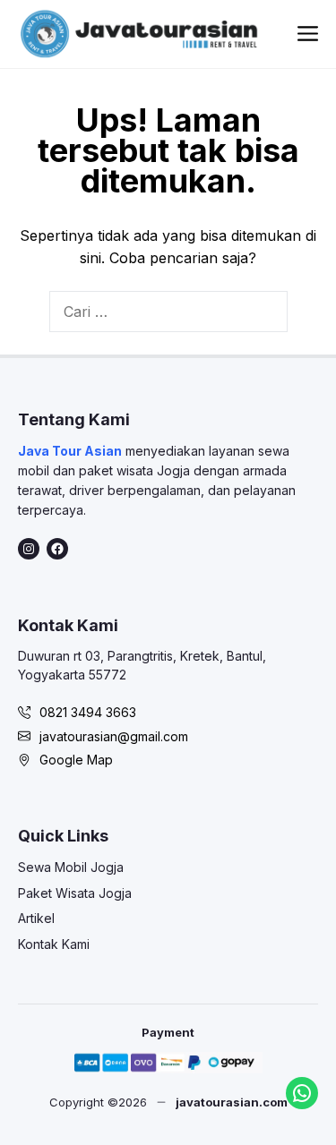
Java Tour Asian (70, 450)
